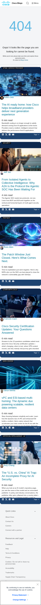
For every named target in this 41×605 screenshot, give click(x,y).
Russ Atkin (8, 247)
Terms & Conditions (12, 553)
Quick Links (10, 511)
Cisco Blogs (17, 3)
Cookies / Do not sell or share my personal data (17, 563)
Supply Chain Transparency (15, 577)
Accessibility (9, 568)
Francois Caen (10, 319)
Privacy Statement (19, 595)
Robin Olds (9, 97)
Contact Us (9, 521)
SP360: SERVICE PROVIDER (13, 68)
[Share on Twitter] (7, 136)
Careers (8, 526)
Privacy (8, 557)
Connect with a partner (13, 530)
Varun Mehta (9, 390)
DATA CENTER (8, 361)
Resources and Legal (14, 538)
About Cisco (9, 517)
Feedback (9, 544)
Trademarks (9, 572)
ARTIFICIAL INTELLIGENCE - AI (14, 436)
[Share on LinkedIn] (3, 136)
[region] (20, 593)
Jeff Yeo (7, 172)
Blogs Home (24, 60)
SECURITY (6, 143)
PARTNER (6, 218)
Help (7, 549)
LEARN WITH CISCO (10, 289)
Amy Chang (9, 465)
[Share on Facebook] (10, 136)
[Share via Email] (13, 136)
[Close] (37, 584)
